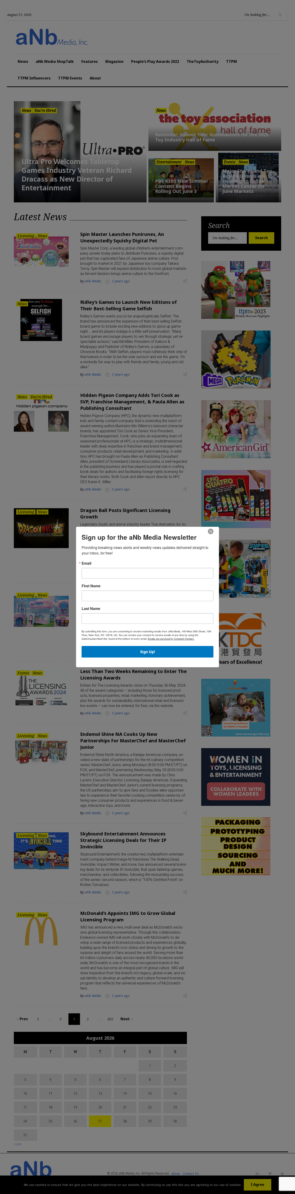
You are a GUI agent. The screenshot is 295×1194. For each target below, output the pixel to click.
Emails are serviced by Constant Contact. (171, 638)
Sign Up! (147, 651)
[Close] (211, 531)
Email (86, 563)
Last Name (91, 608)
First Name (91, 586)
